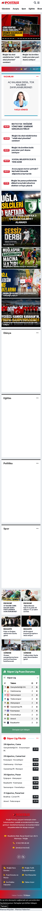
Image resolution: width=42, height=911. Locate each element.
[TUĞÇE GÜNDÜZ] (21, 99)
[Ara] (35, 3)
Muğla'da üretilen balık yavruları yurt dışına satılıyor (22, 150)
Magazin (8, 629)
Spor (24, 9)
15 (39, 38)
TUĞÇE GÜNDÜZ (21, 110)
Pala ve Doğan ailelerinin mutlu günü (10, 633)
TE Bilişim (26, 895)
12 (31, 38)
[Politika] (37, 463)
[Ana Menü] (38, 3)
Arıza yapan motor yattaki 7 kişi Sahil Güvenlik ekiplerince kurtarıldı (25, 171)
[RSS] (23, 857)
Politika (8, 463)
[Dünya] (37, 333)
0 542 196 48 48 (22, 843)
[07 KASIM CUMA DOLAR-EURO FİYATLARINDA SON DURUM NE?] (11, 595)
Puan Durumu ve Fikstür (11, 876)
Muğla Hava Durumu (10, 869)
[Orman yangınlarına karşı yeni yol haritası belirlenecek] (11, 645)
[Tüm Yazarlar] (37, 77)
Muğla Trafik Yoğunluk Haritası (28, 869)
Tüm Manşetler (30, 875)
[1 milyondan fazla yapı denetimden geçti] (30, 645)
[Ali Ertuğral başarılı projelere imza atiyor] (30, 621)
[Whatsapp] (19, 857)
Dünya (7, 333)
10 (26, 38)
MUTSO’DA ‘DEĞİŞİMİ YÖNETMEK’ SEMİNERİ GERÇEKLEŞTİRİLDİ (22, 126)
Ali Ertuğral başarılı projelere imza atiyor (30, 633)
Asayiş (16, 9)
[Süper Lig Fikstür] (37, 738)
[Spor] (37, 529)
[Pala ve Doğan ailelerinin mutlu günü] (11, 621)
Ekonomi (8, 603)
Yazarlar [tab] (8, 77)
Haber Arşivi (29, 882)
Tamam (4, 906)
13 (34, 38)
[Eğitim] (37, 398)
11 (29, 38)
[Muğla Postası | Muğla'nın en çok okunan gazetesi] (10, 2)
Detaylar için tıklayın (21, 730)
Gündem (6, 9)
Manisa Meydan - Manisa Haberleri (15, 910)
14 (36, 38)
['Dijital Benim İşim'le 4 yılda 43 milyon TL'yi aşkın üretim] (30, 595)
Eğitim (32, 9)
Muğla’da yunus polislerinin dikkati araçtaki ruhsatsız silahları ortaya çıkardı (24, 183)
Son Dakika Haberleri (9, 883)
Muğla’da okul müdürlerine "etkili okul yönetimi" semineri (24, 138)
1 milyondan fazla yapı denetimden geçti (30, 657)
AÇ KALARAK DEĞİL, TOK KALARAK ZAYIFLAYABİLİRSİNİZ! (21, 85)
